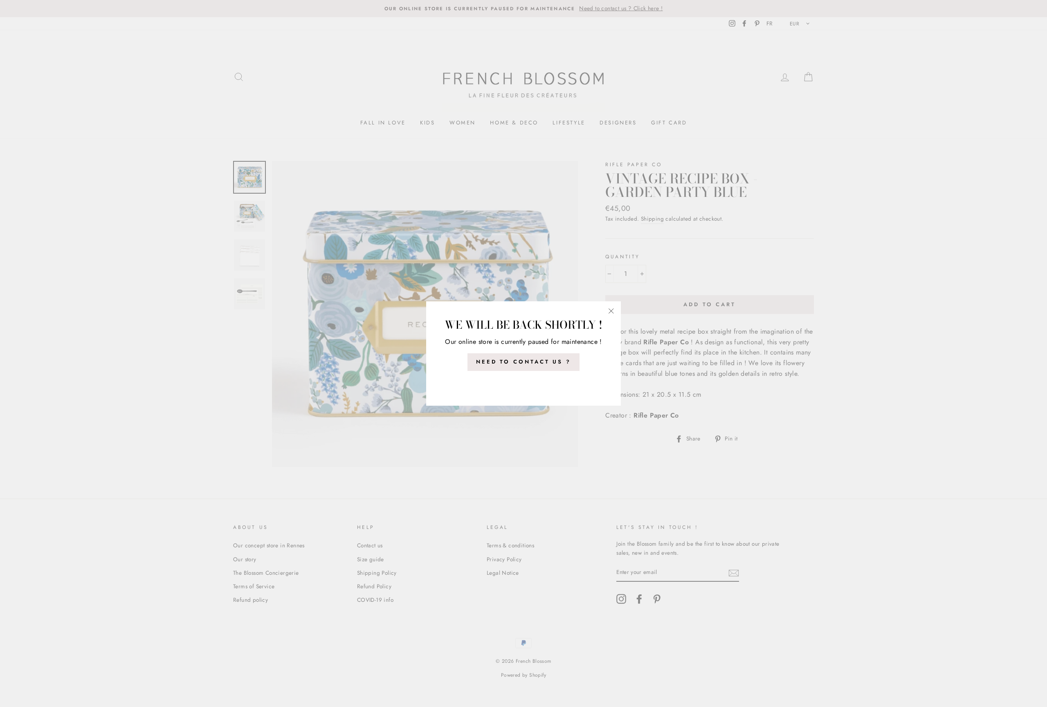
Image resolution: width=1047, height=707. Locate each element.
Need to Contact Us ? (523, 362)
